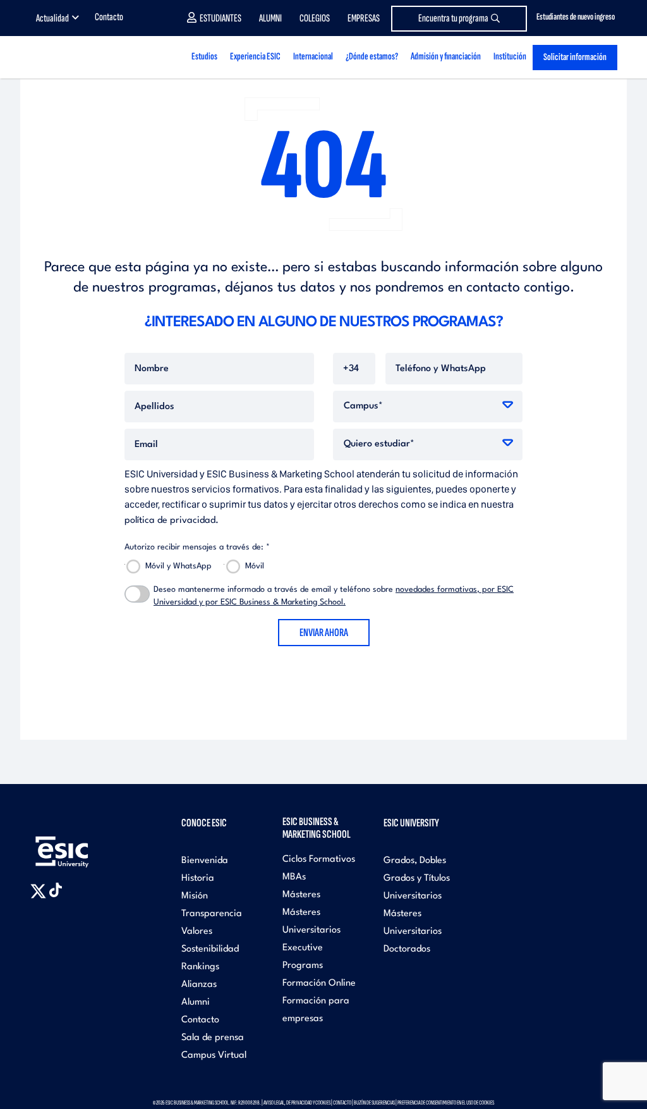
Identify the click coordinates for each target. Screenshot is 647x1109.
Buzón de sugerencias (374, 1102)
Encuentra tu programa (453, 18)
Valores (196, 931)
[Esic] (80, 845)
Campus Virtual (213, 1055)
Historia (197, 878)
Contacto (109, 17)
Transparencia (211, 914)
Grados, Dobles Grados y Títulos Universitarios (417, 878)
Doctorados (407, 949)
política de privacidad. (171, 520)
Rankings (200, 967)
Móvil (254, 566)
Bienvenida (204, 861)
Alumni (270, 18)
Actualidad (52, 18)
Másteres (301, 895)
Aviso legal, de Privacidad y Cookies (296, 1102)
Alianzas (199, 985)
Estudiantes (220, 18)
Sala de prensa (212, 1038)
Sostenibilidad (210, 949)
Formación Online (319, 983)
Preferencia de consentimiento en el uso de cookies (445, 1102)
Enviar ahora (323, 632)
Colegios (314, 18)
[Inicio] (82, 57)
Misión (194, 896)
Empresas (364, 18)
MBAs (294, 877)
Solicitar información (575, 57)
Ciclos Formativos (318, 859)
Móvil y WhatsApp (178, 566)
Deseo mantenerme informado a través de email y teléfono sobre (334, 595)
